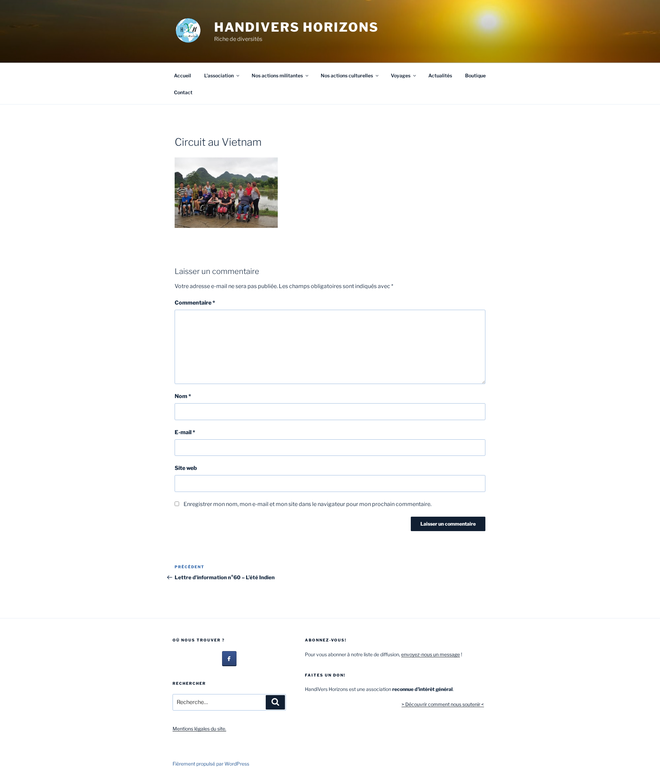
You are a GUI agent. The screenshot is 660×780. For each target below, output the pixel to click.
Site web (186, 468)
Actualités (440, 75)
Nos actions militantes (277, 75)
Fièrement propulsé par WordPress (211, 764)
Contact (183, 92)
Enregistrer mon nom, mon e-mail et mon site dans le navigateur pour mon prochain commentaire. (307, 504)
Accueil (182, 75)
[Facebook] (229, 658)
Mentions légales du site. (199, 729)
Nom (183, 396)
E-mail (185, 432)
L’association (219, 75)
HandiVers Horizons (296, 27)
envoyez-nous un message (430, 654)
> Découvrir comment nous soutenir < (443, 704)
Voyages (400, 75)
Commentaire (195, 302)
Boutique (475, 75)
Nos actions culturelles (347, 75)
